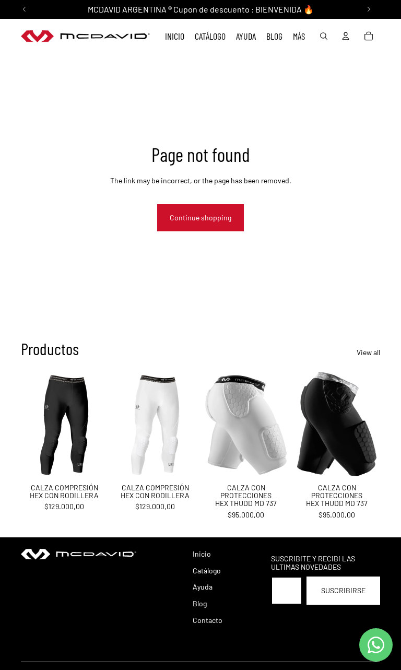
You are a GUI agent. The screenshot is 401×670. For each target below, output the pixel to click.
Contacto (207, 620)
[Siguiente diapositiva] (99, 425)
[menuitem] (299, 36)
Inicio (202, 553)
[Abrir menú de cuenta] (345, 36)
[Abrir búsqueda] (323, 36)
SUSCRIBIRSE (343, 590)
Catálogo (207, 570)
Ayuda (203, 586)
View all (368, 352)
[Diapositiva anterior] (29, 425)
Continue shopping (200, 217)
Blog (200, 603)
